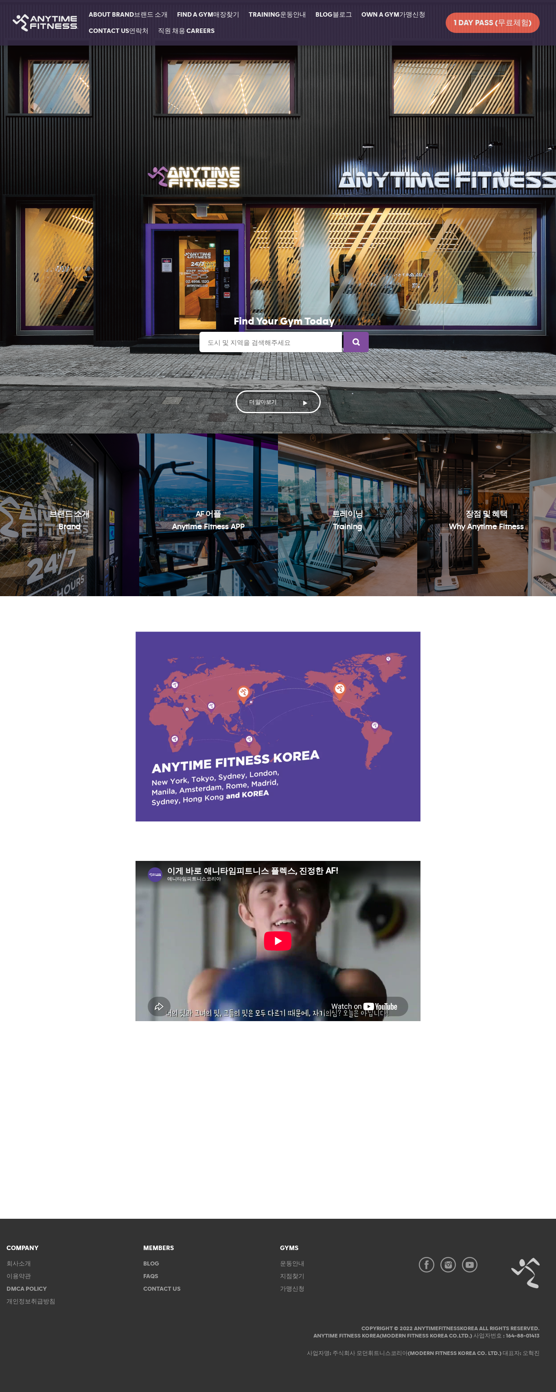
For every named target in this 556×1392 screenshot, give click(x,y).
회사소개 (19, 1264)
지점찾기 (292, 1276)
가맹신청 (292, 1289)
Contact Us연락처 (119, 31)
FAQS (150, 1276)
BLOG (151, 1264)
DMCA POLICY (27, 1289)
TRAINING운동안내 (277, 14)
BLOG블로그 (333, 14)
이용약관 (19, 1276)
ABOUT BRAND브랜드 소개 (128, 14)
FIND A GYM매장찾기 (208, 14)
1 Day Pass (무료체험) (493, 23)
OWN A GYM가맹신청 (393, 14)
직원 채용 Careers (186, 31)
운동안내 (292, 1264)
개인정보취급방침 (31, 1301)
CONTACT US (162, 1289)
